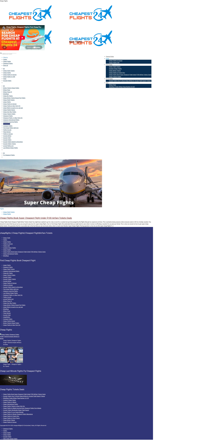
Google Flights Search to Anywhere (13, 142)
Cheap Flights (7, 61)
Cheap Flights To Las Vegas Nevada (13, 412)
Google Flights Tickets (9, 144)
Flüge (4, 78)
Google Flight (7, 138)
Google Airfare (7, 136)
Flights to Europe (8, 244)
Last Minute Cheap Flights (10, 148)
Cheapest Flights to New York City (12, 118)
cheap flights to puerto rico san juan (13, 108)
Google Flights (7, 80)
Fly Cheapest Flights (9, 155)
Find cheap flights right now (10, 128)
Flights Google (7, 130)
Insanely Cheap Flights (9, 248)
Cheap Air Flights (8, 96)
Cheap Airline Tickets (9, 420)
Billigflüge (6, 94)
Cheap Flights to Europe (9, 74)
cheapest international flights (11, 120)
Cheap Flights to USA (9, 76)
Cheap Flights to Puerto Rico (11, 416)
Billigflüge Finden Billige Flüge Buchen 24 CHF (16, 398)
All (4, 69)
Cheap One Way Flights (9, 112)
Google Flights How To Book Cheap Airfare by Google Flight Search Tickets (24, 396)
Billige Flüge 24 (7, 92)
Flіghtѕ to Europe (8, 134)
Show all (5, 65)
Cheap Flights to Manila (9, 402)
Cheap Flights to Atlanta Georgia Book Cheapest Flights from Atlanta (22, 408)
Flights (5, 59)
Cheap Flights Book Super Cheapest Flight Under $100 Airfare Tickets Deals (36, 218)
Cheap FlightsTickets (9, 110)
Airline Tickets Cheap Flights (11, 88)
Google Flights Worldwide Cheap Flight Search (16, 410)
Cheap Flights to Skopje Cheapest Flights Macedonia (18, 414)
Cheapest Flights (8, 63)
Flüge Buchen (7, 132)
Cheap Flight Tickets (9, 71)
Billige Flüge (6, 90)
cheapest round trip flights (10, 122)
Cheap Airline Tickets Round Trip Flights (14, 98)
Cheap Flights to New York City (11, 106)
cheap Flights (7, 102)
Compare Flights (7, 126)
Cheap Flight (6, 238)
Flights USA (6, 246)
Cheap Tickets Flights (9, 114)
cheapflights (6, 124)
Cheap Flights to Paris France (11, 418)
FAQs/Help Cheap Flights (10, 438)
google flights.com (8, 146)
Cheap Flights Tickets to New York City (14, 406)
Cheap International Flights (10, 254)
